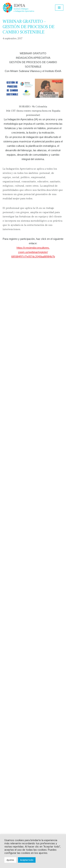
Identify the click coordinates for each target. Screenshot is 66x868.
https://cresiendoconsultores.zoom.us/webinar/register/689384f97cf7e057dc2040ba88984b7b (33, 252)
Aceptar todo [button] (26, 860)
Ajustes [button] (10, 860)
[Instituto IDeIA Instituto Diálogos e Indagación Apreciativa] (18, 7)
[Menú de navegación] (59, 8)
